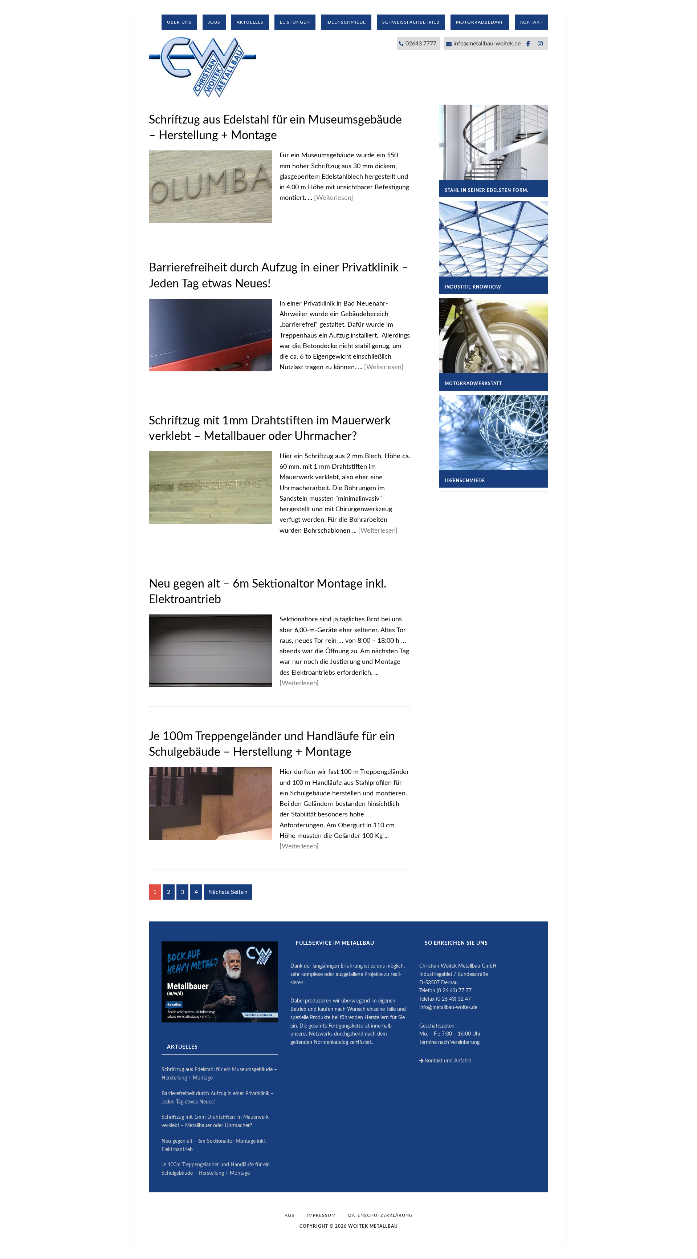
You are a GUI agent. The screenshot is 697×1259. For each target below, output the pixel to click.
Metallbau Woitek (203, 67)
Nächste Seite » (228, 892)
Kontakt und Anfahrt (447, 1061)
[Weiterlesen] (333, 198)
